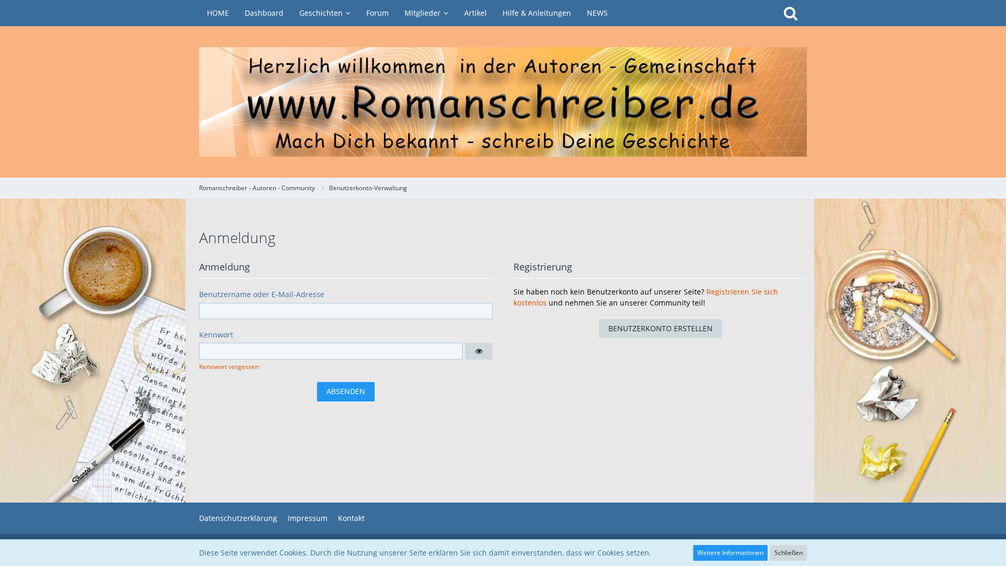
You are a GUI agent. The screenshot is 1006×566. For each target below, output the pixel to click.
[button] (479, 351)
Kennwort (216, 335)
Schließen (788, 552)
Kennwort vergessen (229, 366)
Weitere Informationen (730, 552)
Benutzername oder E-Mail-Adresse (261, 294)
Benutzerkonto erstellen (660, 328)
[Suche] (790, 13)
